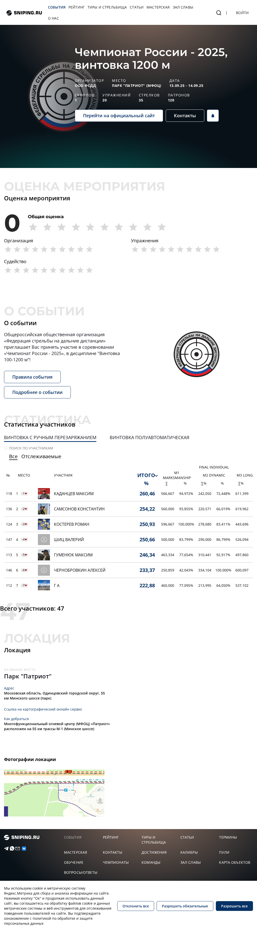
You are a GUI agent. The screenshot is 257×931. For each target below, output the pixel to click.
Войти (242, 12)
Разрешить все (234, 906)
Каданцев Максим (74, 493)
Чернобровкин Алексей (79, 570)
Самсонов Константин (79, 509)
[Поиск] (218, 12)
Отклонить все (135, 906)
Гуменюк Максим (73, 555)
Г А (56, 585)
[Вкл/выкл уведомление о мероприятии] (213, 115)
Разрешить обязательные (185, 906)
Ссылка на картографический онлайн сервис (43, 709)
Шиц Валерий (69, 539)
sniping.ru (24, 13)
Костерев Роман (71, 524)
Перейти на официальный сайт (119, 115)
